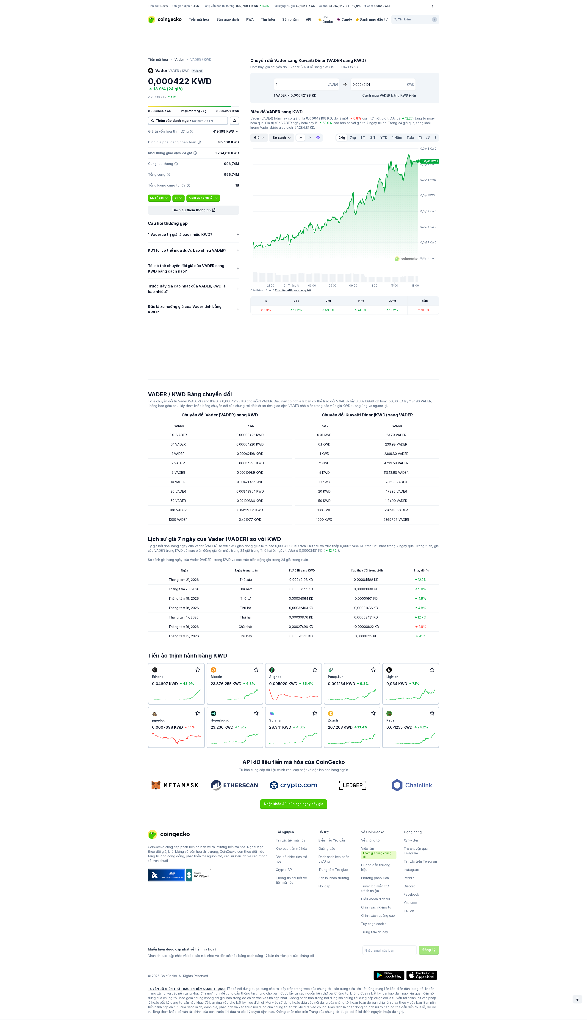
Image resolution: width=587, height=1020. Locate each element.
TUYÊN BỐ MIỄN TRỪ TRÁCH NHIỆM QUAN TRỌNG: (187, 989)
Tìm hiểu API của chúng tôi (293, 290)
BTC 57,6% (336, 6)
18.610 (163, 6)
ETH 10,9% (353, 6)
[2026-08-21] (420, 137)
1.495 (195, 6)
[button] (193, 210)
